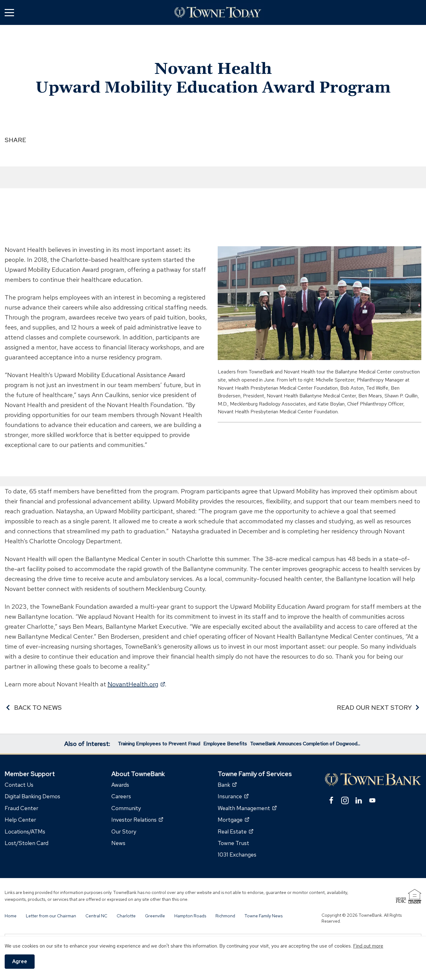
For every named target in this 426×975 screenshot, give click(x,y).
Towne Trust (233, 843)
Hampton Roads (190, 916)
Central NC (96, 916)
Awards (120, 784)
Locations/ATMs (25, 831)
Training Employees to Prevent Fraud (159, 743)
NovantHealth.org (136, 684)
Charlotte (126, 916)
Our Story (123, 831)
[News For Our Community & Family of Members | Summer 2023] (217, 12)
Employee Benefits (225, 743)
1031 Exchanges (237, 854)
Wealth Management (247, 808)
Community (126, 808)
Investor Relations (137, 819)
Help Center (20, 819)
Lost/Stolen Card (26, 843)
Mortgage (233, 819)
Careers (121, 796)
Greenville (155, 916)
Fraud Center (21, 808)
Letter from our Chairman (51, 916)
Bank (227, 784)
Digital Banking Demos (32, 796)
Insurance (233, 796)
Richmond (225, 916)
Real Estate (235, 831)
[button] (9, 12)
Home (11, 916)
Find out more (368, 946)
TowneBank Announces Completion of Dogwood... (305, 743)
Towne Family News (263, 916)
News (118, 843)
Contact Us (19, 784)
